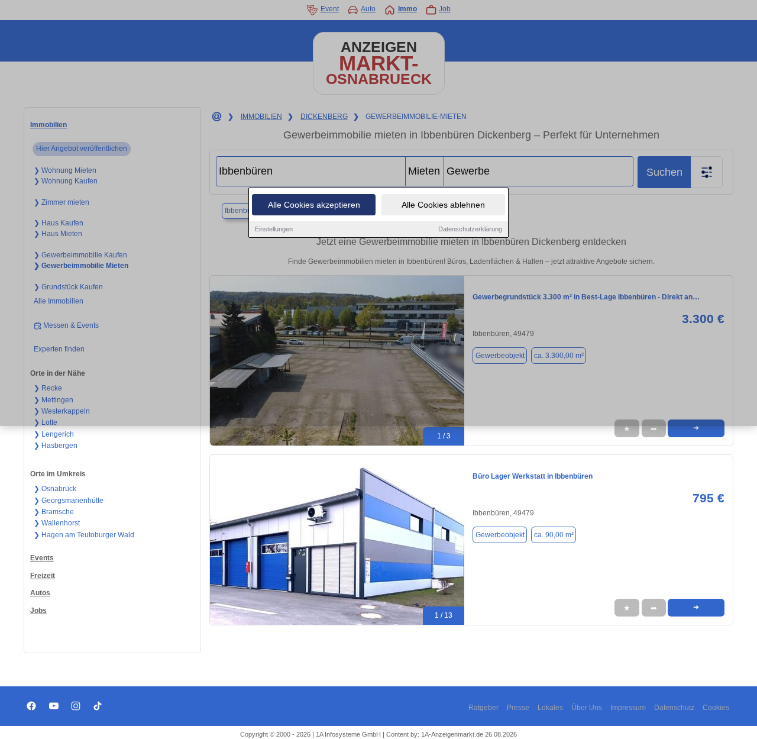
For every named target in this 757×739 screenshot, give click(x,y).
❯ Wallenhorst (57, 523)
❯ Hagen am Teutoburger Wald (84, 535)
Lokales (550, 707)
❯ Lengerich (54, 434)
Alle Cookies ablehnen (443, 204)
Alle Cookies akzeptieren (314, 204)
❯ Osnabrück (55, 489)
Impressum (628, 707)
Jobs (38, 610)
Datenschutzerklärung (470, 229)
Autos (40, 593)
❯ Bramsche (54, 512)
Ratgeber (483, 707)
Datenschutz (674, 707)
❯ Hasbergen (55, 445)
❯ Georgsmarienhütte (68, 500)
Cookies (716, 707)
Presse (518, 707)
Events (42, 558)
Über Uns (586, 707)
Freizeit (42, 576)
